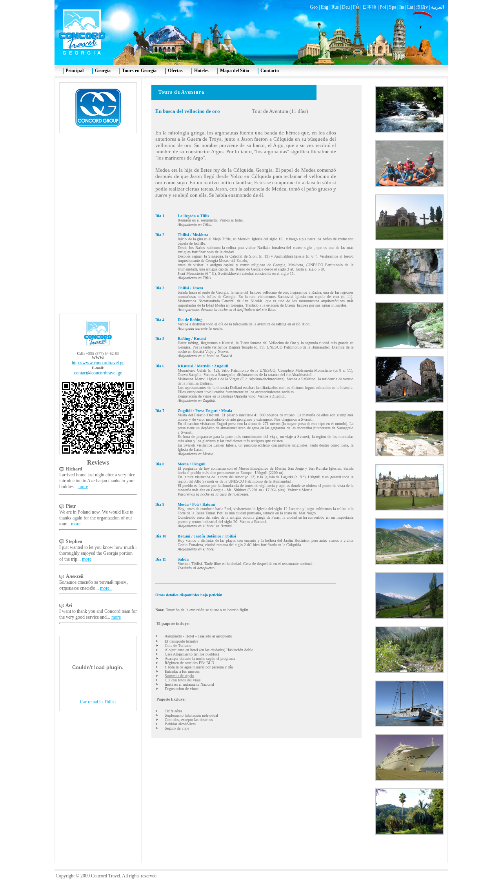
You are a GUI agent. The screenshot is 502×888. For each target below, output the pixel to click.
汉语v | (423, 7)
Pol (383, 7)
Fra (356, 7)
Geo (314, 7)
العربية (437, 7)
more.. (106, 588)
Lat (410, 7)
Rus (335, 7)
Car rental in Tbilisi (98, 702)
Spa (392, 7)
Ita (401, 7)
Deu (346, 7)
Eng (324, 7)
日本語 (369, 7)
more (83, 486)
